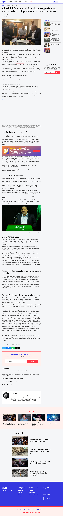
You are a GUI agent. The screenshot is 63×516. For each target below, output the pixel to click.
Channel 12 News (34, 314)
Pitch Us (20, 498)
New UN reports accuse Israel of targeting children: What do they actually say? (38, 473)
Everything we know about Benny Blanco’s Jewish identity (23, 423)
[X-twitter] (11, 491)
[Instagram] (8, 491)
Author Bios (20, 496)
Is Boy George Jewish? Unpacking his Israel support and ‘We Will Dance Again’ (38, 423)
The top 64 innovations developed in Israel (53, 422)
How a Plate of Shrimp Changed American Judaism (55, 50)
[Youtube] (6, 491)
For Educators (32, 499)
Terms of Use (32, 490)
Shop (26, 1)
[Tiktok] (3, 491)
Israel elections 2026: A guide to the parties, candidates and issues (9, 423)
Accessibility (32, 498)
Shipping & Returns (33, 494)
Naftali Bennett (20, 63)
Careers (20, 499)
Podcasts (21, 1)
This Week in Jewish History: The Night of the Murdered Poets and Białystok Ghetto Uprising (55, 40)
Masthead (20, 492)
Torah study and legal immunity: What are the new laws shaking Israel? (40, 462)
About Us (20, 494)
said (3, 338)
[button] (2, 16)
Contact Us (20, 490)
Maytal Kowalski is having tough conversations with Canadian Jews (54, 34)
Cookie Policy (32, 496)
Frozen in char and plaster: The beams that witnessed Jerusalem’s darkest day (40, 451)
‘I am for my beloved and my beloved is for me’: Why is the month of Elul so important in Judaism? (55, 29)
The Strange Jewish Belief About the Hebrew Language (55, 24)
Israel (3, 5)
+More (30, 1)
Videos (15, 1)
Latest (10, 1)
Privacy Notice (32, 492)
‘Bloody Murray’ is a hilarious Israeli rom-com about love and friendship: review (55, 45)
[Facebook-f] (14, 491)
